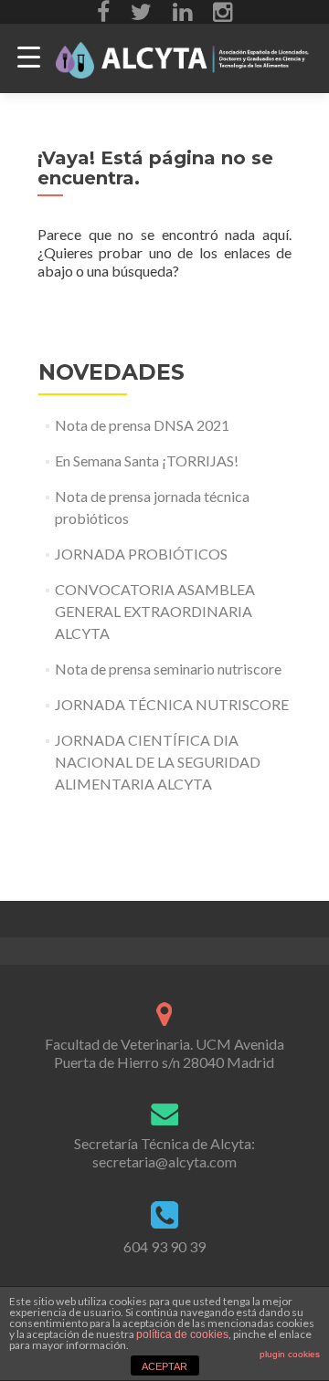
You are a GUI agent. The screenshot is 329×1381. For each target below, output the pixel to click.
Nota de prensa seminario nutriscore (168, 668)
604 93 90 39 (164, 1246)
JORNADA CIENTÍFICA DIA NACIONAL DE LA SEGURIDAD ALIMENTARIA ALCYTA (157, 761)
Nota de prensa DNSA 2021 (142, 425)
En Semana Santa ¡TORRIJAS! (147, 460)
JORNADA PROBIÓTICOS (141, 553)
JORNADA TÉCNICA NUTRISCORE (172, 704)
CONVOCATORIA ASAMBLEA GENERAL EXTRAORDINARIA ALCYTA (155, 611)
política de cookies (182, 1334)
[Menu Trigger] (29, 57)
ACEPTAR (164, 1366)
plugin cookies (290, 1354)
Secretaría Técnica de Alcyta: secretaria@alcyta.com (164, 1152)
